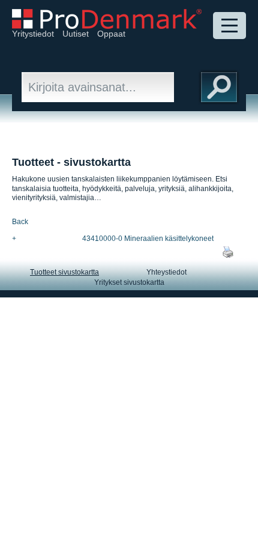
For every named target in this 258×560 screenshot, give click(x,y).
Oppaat (111, 33)
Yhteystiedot (166, 272)
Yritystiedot (33, 33)
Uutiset (75, 33)
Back (20, 222)
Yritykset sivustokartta (129, 282)
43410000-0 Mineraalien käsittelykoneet (148, 238)
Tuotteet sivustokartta (64, 272)
